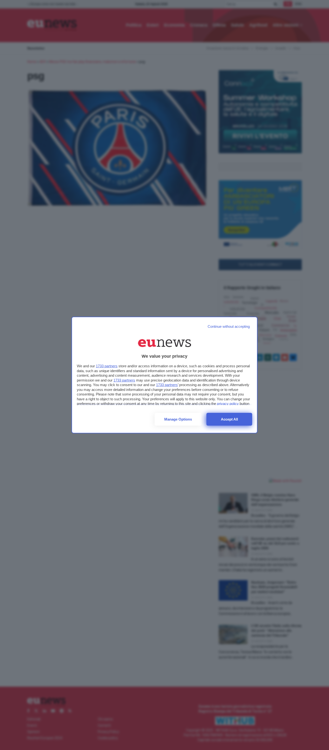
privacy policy (228, 404)
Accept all (229, 419)
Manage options (178, 419)
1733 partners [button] (107, 366)
